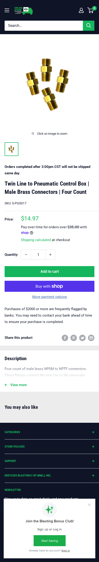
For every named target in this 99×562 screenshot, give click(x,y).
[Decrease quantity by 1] (26, 254)
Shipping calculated (36, 240)
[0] (90, 10)
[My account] (81, 10)
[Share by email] (91, 337)
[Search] (88, 26)
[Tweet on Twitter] (82, 337)
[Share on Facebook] (65, 337)
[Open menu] (7, 10)
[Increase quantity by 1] (50, 254)
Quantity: (11, 255)
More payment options (49, 297)
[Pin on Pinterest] (73, 337)
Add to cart (50, 271)
